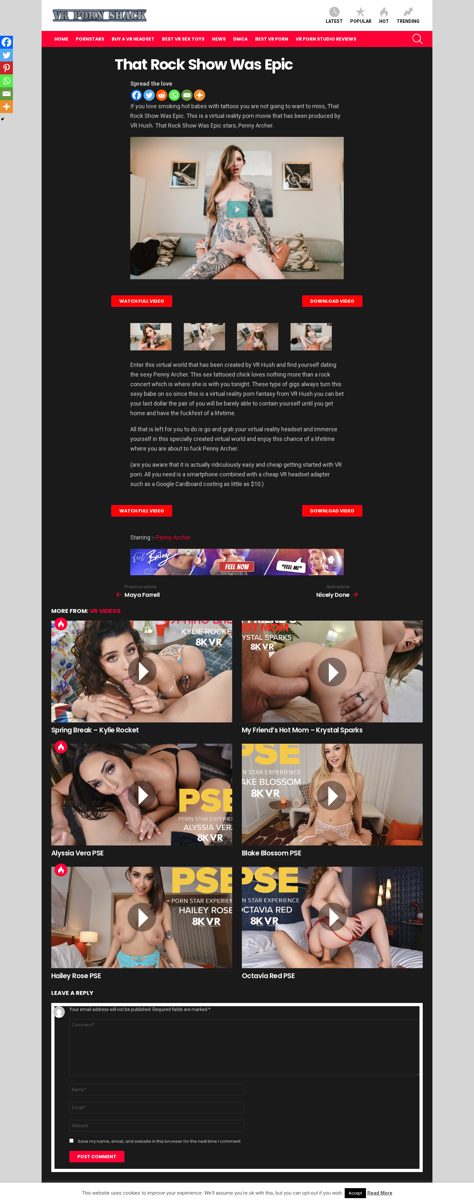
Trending (408, 21)
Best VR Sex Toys (183, 39)
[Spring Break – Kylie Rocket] (141, 671)
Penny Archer (173, 537)
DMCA (240, 39)
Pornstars (90, 39)
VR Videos (105, 611)
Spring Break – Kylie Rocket (95, 730)
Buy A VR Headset (133, 39)
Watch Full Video (141, 301)
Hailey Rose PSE (76, 975)
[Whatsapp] (174, 95)
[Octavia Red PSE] (332, 917)
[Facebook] (136, 95)
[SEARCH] (417, 39)
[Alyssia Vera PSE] (141, 794)
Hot (384, 21)
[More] (199, 95)
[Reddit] (161, 95)
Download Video (332, 301)
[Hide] (2, 119)
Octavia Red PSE (268, 975)
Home (61, 39)
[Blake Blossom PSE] (332, 794)
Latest (334, 21)
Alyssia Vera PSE (77, 853)
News (219, 39)
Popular (360, 21)
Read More (379, 1193)
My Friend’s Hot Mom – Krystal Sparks (302, 730)
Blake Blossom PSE (271, 853)
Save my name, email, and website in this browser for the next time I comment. (160, 1141)
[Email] (187, 95)
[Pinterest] (6, 68)
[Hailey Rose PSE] (141, 917)
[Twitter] (149, 95)
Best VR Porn (271, 39)
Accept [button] (355, 1193)
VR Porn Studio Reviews (326, 39)
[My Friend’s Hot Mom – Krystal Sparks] (332, 671)
